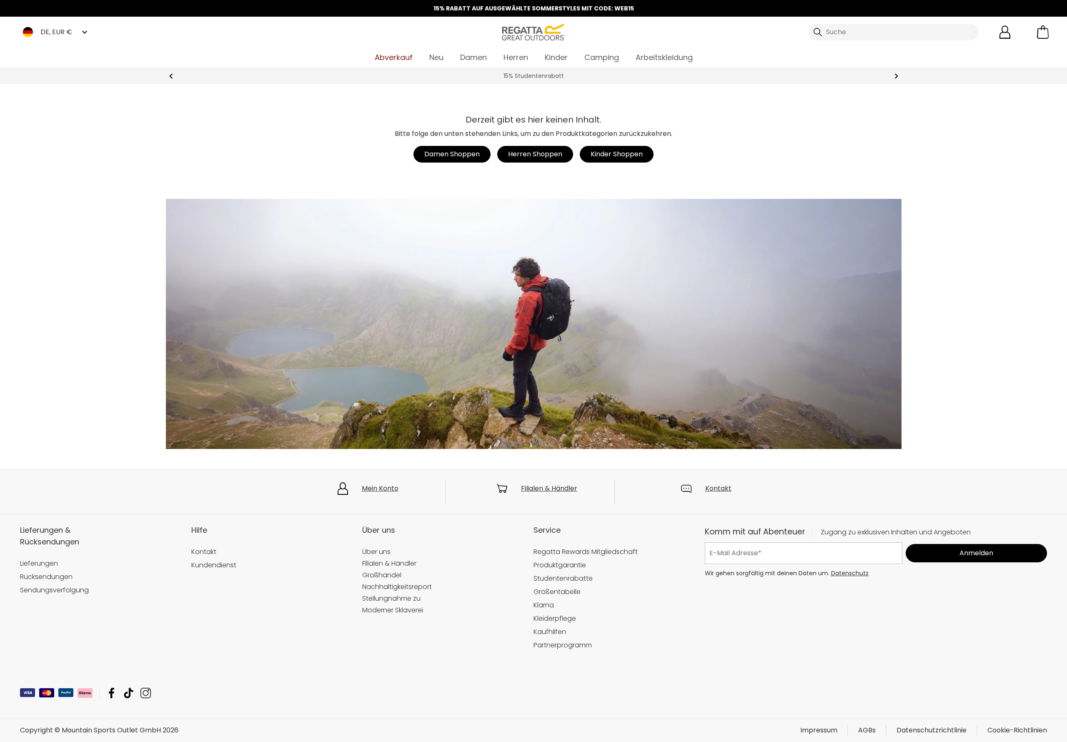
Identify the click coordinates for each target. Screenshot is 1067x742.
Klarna (544, 605)
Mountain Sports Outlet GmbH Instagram (145, 693)
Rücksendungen (46, 577)
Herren (515, 57)
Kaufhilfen (550, 632)
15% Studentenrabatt (533, 76)
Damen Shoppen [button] (452, 154)
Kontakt (718, 488)
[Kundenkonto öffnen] (1005, 32)
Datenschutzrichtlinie (932, 730)
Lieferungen (39, 563)
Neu (436, 57)
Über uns (376, 551)
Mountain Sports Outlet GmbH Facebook (111, 693)
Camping (601, 57)
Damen (473, 57)
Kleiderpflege (555, 618)
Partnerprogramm (563, 645)
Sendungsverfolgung (54, 590)
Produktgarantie (560, 565)
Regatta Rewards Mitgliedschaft (586, 551)
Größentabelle (557, 592)
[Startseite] (533, 31)
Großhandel (381, 575)
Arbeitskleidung (664, 57)
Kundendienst (213, 565)
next (896, 76)
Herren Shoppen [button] (535, 154)
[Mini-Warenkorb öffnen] (1042, 32)
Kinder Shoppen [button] (617, 154)
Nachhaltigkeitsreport (397, 587)
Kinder (556, 57)
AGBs (867, 730)
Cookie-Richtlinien (1017, 730)
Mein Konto (380, 488)
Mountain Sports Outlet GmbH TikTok (128, 693)
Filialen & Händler (549, 488)
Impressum (818, 730)
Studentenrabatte (563, 578)
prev (171, 76)
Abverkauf (394, 57)
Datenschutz (850, 573)
